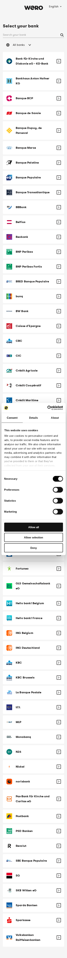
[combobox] (55, 6)
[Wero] (33, 15)
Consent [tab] (12, 417)
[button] (33, 45)
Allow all (33, 527)
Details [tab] (33, 417)
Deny (33, 547)
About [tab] (55, 417)
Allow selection (33, 537)
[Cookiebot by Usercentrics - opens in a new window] (48, 408)
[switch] (58, 489)
